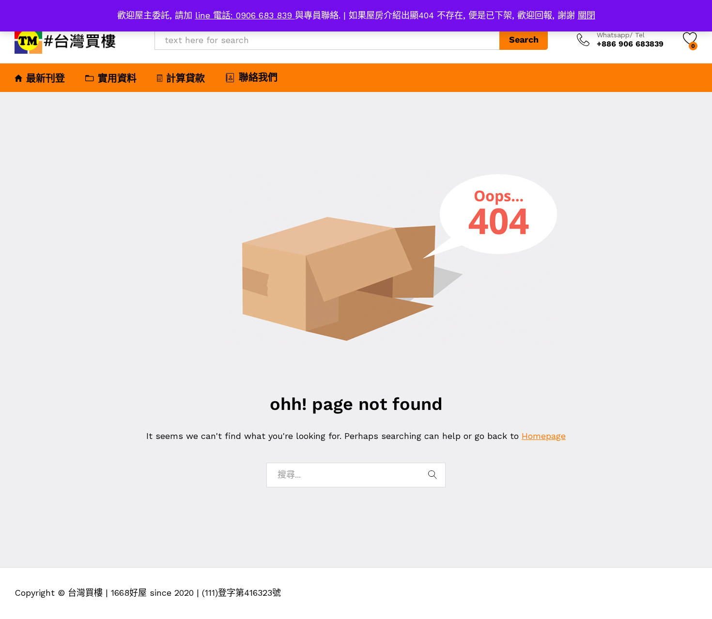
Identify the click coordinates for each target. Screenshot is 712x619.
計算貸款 (185, 78)
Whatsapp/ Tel (621, 35)
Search (524, 39)
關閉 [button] (586, 15)
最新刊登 (45, 78)
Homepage (544, 436)
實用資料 (117, 78)
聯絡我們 (258, 77)
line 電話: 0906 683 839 (245, 15)
